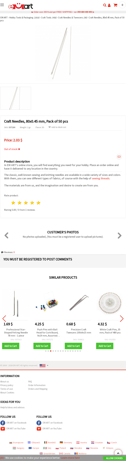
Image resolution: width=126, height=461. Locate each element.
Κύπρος (109, 448)
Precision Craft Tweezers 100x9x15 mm (78, 331)
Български (18, 442)
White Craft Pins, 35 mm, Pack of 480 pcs (110, 331)
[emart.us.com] (20, 5)
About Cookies (7, 392)
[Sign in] (109, 5)
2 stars (20, 203)
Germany (68, 442)
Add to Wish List (58, 127)
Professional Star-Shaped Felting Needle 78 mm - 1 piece (16, 332)
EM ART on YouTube (16, 428)
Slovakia (78, 448)
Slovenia (94, 448)
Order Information (36, 385)
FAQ (30, 381)
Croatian (99, 442)
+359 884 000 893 (84, 12)
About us (4, 381)
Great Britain (49, 453)
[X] (2, 457)
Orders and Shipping (37, 388)
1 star (13, 203)
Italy (49, 448)
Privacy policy (6, 385)
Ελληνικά (36, 442)
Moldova (82, 453)
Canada (66, 453)
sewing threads (101, 178)
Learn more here (70, 457)
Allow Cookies (114, 458)
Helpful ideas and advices (12, 407)
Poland (63, 448)
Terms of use (6, 388)
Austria (83, 442)
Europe (36, 448)
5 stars (38, 203)
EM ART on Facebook (16, 422)
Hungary (20, 448)
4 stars (32, 203)
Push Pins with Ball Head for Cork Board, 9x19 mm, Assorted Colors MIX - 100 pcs (47, 333)
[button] (45, 351)
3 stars (26, 203)
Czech (114, 442)
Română (51, 442)
